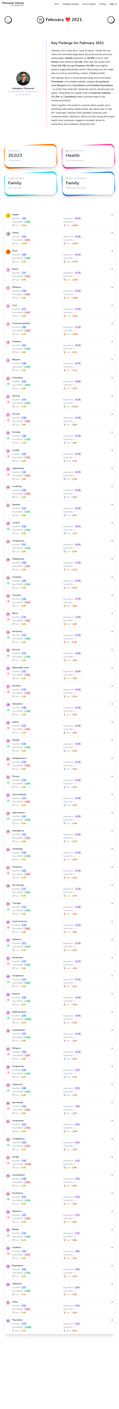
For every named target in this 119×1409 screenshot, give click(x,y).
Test (56, 4)
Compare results (70, 4)
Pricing (102, 4)
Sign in (113, 4)
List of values (89, 4)
